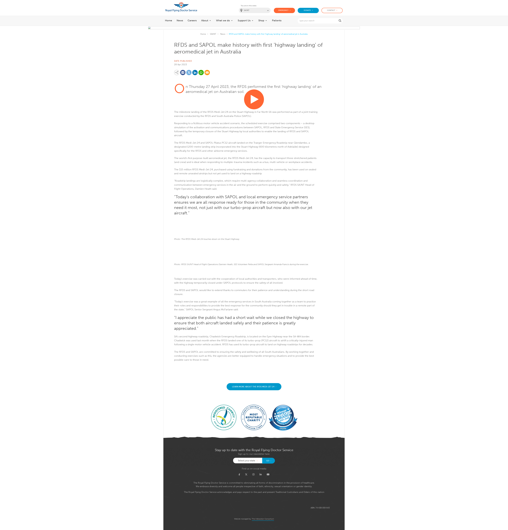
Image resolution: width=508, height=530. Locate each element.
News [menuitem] (180, 20)
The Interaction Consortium (263, 519)
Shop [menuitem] (261, 20)
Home (203, 34)
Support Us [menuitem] (244, 20)
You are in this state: (249, 6)
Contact (331, 10)
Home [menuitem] (168, 20)
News (222, 34)
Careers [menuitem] (192, 20)
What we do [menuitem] (223, 20)
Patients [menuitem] (277, 20)
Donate (307, 10)
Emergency (283, 10)
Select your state (246, 460)
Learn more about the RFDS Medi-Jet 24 (253, 386)
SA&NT (213, 34)
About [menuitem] (204, 20)
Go (267, 461)
